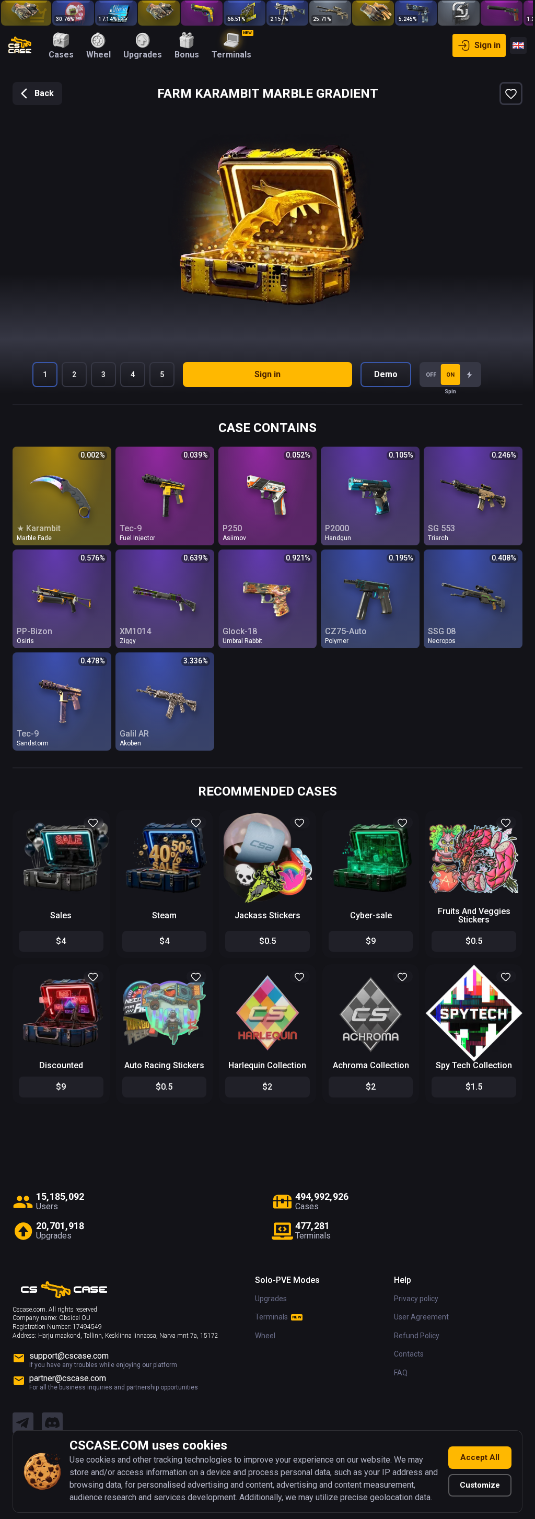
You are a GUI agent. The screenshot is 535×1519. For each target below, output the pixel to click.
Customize (475, 1485)
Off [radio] (428, 374)
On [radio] (448, 374)
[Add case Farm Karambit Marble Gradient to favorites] (505, 93)
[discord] (52, 1418)
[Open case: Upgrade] (73, 13)
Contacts (403, 1349)
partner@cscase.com (67, 1373)
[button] (92, 819)
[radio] (466, 374)
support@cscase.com (69, 1351)
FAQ (395, 1367)
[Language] (513, 45)
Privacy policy (411, 1293)
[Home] (19, 45)
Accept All (474, 1457)
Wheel (260, 1330)
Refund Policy (411, 1330)
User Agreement (416, 1311)
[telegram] (23, 1418)
